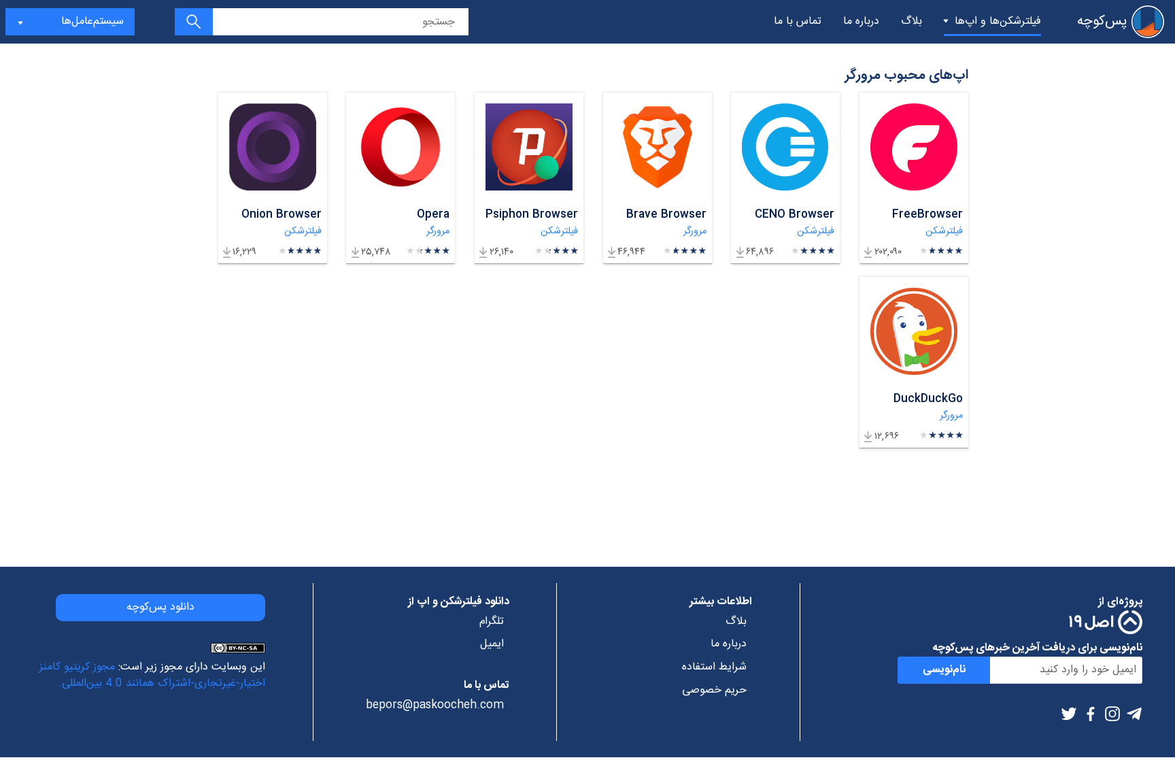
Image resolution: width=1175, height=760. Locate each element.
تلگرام (1134, 714)
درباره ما (861, 21)
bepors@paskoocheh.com (435, 705)
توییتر (1069, 714)
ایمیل (492, 644)
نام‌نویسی (944, 670)
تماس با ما (797, 21)
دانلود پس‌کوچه (160, 607)
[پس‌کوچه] (1147, 21)
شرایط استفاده (714, 667)
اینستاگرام (1112, 714)
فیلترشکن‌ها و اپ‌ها (998, 21)
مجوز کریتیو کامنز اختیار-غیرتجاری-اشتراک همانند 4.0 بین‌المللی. (152, 675)
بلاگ (911, 21)
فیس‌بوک (1091, 714)
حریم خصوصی (714, 690)
